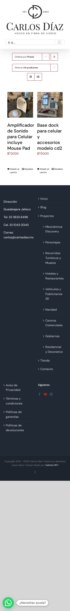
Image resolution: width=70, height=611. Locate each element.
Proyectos (47, 216)
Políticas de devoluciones (15, 427)
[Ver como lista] (38, 76)
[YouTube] (45, 394)
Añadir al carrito (14, 171)
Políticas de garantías (14, 414)
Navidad (51, 310)
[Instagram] (51, 394)
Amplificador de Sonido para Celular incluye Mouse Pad (20, 136)
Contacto (46, 369)
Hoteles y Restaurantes (54, 276)
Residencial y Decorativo (54, 349)
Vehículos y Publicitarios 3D (53, 294)
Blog (43, 207)
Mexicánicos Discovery (53, 229)
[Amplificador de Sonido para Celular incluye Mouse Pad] (20, 105)
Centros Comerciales (54, 323)
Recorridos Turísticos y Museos (53, 258)
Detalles (28, 169)
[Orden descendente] (54, 57)
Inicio (44, 199)
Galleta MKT (52, 465)
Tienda (45, 360)
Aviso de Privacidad (13, 387)
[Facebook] (39, 394)
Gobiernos (52, 336)
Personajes (52, 242)
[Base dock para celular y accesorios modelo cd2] (50, 105)
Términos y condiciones (14, 401)
